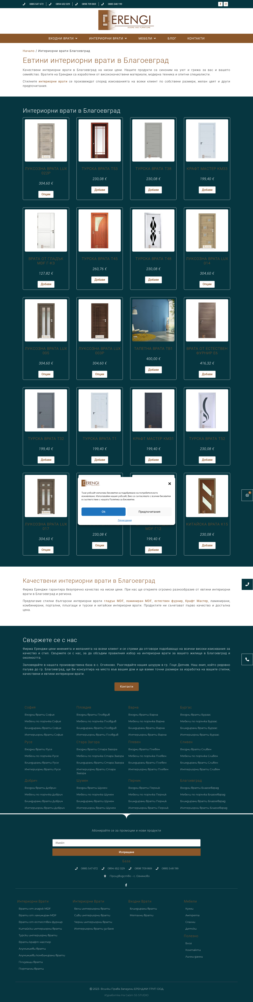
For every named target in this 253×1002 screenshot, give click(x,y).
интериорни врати (53, 81)
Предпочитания (149, 511)
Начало (29, 51)
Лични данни (125, 520)
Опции (45, 194)
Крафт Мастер (196, 601)
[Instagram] (226, 4)
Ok (103, 511)
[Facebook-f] (220, 4)
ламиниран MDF (139, 601)
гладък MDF (114, 601)
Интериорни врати (33, 901)
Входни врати (140, 901)
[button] (170, 483)
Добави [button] (99, 190)
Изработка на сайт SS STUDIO (126, 995)
